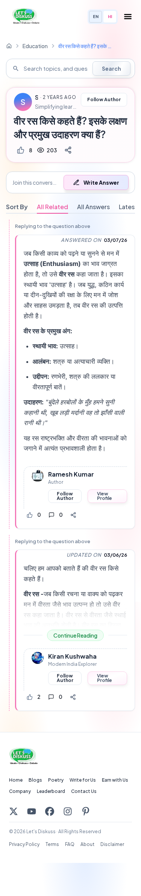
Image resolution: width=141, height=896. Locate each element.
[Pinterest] (85, 811)
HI (110, 16)
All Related (52, 207)
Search (111, 68)
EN (96, 16)
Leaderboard (51, 791)
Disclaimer (112, 844)
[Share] (68, 150)
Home (16, 780)
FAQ (69, 844)
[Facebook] (49, 811)
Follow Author (104, 99)
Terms (52, 844)
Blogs (35, 780)
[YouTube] (31, 811)
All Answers (93, 207)
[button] (70, 182)
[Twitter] (13, 811)
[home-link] (9, 46)
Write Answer (101, 182)
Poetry (56, 780)
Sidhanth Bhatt (36, 97)
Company (20, 791)
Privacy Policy (24, 844)
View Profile (104, 496)
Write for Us (83, 780)
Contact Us (84, 791)
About (87, 844)
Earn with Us (115, 780)
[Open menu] (127, 16)
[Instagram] (67, 811)
